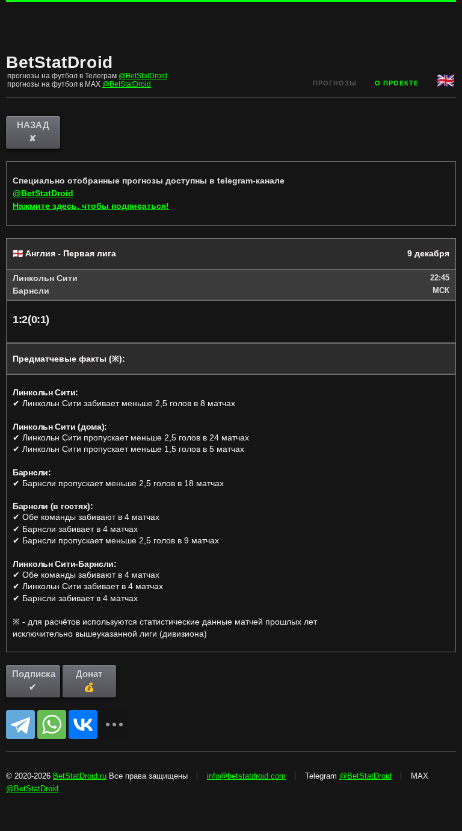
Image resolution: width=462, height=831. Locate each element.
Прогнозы (335, 83)
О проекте (397, 83)
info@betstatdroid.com (246, 775)
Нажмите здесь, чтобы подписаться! (91, 206)
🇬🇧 (446, 80)
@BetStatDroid (143, 76)
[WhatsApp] (51, 724)
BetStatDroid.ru (79, 775)
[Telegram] (20, 724)
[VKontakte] (83, 724)
